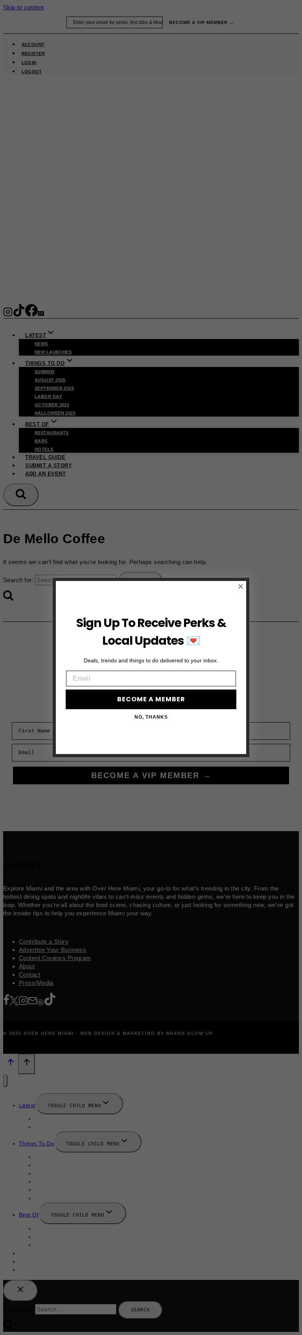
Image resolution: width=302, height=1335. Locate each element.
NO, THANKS (151, 717)
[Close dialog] (240, 586)
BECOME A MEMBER (151, 699)
